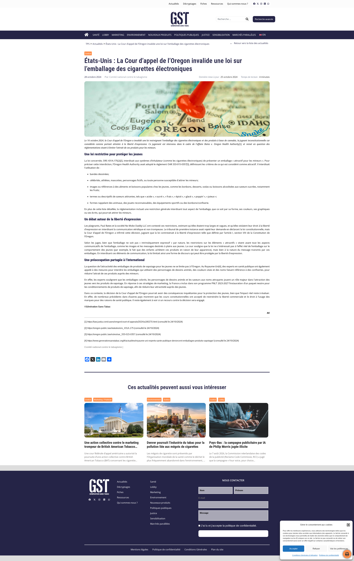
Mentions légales (139, 549)
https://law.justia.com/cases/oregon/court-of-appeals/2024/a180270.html (122, 322)
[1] (240, 144)
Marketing (118, 34)
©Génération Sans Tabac (97, 306)
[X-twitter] (258, 4)
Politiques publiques (186, 34)
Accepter (293, 548)
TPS (88, 43)
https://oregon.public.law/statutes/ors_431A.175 (110, 328)
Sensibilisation (221, 34)
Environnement (136, 34)
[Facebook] (254, 4)
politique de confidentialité (240, 525)
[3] (188, 164)
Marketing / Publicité (103, 399)
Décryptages (189, 3)
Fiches (203, 3)
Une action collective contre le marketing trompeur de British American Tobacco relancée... (111, 445)
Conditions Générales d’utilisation (305, 555)
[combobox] (231, 19)
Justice (206, 34)
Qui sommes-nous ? (237, 3)
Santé (96, 34)
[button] (348, 524)
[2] (121, 161)
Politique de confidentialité (329, 555)
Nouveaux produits (159, 34)
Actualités (174, 3)
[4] (220, 266)
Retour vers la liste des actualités (249, 43)
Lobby (105, 34)
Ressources (217, 3)
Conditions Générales (195, 549)
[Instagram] (261, 4)
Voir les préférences (339, 548)
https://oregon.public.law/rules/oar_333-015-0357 (111, 334)
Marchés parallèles (244, 34)
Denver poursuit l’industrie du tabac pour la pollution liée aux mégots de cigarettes (175, 445)
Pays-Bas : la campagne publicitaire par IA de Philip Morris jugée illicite (237, 445)
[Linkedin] (265, 4)
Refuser (316, 548)
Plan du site (217, 549)
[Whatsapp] (268, 4)
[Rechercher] (247, 19)
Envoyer (233, 533)
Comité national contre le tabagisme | (103, 347)
